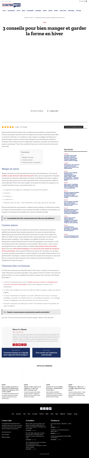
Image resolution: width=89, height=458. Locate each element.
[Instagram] (82, 1)
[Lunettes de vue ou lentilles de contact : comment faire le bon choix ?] (55, 376)
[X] (84, 1)
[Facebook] (80, 1)
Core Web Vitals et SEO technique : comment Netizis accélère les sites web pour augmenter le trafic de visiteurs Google (71, 158)
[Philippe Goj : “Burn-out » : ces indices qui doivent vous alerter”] (77, 376)
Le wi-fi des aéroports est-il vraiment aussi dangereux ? (71, 236)
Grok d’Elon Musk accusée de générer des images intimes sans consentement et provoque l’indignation (71, 211)
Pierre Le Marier (38, 111)
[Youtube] (86, 1)
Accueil (26, 17)
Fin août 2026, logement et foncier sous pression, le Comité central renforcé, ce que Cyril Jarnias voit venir (35, 435)
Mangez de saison (28, 157)
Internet (66, 171)
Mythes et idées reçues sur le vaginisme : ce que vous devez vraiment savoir (32, 388)
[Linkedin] (16, 344)
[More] (52, 118)
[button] (75, 5)
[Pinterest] (44, 118)
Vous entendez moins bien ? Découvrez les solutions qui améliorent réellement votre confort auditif (10, 389)
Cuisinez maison (28, 160)
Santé (31, 17)
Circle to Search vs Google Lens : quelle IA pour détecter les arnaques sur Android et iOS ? (71, 203)
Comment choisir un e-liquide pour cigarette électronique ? (15, 354)
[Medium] (19, 344)
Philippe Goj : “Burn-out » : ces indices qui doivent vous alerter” (76, 388)
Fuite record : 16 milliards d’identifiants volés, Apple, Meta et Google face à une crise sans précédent (71, 186)
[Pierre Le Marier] (7, 337)
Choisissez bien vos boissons (31, 162)
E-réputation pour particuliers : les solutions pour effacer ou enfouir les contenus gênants (71, 228)
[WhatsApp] (48, 118)
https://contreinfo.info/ (18, 332)
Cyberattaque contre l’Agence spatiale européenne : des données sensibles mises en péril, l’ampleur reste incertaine (71, 220)
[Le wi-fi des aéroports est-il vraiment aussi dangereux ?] (83, 235)
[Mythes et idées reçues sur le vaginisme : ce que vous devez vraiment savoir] (33, 376)
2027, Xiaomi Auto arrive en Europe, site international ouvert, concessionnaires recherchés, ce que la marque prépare (36, 445)
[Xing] (25, 344)
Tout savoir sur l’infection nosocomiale (46, 354)
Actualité (66, 154)
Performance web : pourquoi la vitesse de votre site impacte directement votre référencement (71, 166)
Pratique (53, 427)
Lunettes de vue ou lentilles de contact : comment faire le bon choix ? (54, 388)
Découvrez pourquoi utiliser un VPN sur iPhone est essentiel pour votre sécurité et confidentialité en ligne (71, 195)
